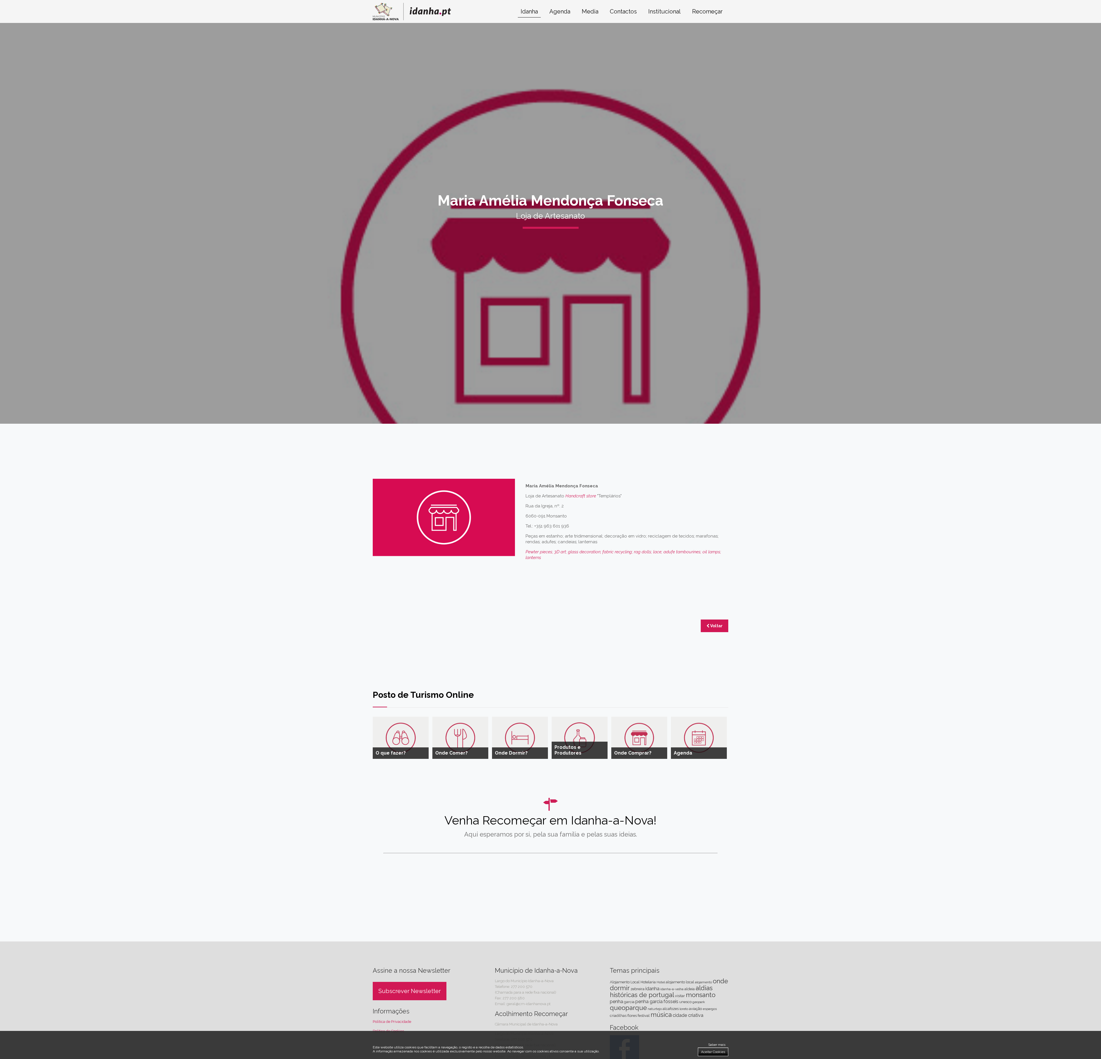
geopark (698, 1002)
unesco (685, 1002)
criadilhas (618, 1015)
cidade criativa (688, 1015)
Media (590, 11)
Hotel (661, 982)
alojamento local (680, 982)
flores (632, 1015)
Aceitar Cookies (713, 1052)
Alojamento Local (625, 982)
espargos (710, 1009)
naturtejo (655, 1009)
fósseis (670, 1001)
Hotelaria (648, 982)
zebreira (637, 989)
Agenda (559, 11)
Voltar (716, 626)
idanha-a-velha (672, 989)
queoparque (628, 1007)
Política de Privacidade (392, 1021)
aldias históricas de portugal (661, 991)
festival (644, 1015)
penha (616, 1001)
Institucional (664, 11)
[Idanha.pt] (412, 19)
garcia (629, 1002)
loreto (684, 1009)
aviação (695, 1009)
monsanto (700, 995)
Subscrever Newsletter (409, 991)
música (661, 1014)
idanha (652, 988)
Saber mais (716, 1045)
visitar (680, 996)
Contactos (623, 11)
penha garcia (649, 1001)
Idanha (529, 11)
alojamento (703, 982)
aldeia (689, 989)
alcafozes (671, 1009)
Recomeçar (707, 11)
